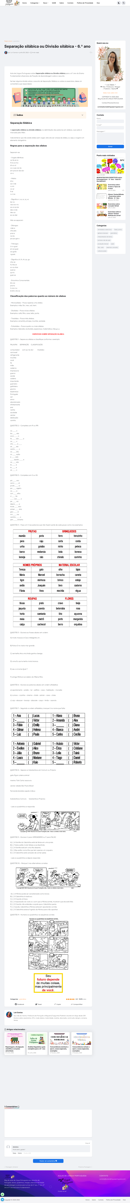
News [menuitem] (45, 3)
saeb (112, 244)
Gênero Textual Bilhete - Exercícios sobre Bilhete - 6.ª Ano (116, 196)
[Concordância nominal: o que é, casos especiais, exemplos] (59, 1039)
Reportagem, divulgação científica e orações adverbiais (14, 1049)
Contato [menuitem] (70, 3)
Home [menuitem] (24, 3)
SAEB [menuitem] (54, 3)
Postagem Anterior (12, 1167)
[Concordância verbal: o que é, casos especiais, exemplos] (81, 1039)
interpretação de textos (105, 236)
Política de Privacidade (113, 1200)
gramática (16, 41)
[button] (119, 3)
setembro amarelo (112, 247)
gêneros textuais (103, 233)
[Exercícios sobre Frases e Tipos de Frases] (102, 186)
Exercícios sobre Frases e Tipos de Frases (114, 186)
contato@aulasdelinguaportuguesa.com (113, 1179)
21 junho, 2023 (27, 1153)
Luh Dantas (18, 1012)
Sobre (94, 1200)
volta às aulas (102, 251)
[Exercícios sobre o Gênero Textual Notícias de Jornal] (102, 214)
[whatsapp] (2, 1194)
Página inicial (8, 41)
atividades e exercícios (105, 229)
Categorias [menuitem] (34, 3)
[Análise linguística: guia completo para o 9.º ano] (37, 1039)
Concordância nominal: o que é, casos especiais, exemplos (59, 1049)
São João (101, 247)
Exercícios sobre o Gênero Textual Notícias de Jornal (114, 213)
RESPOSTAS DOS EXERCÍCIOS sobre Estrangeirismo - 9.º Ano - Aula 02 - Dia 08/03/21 (109, 179)
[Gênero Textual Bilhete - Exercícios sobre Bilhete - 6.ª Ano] (102, 196)
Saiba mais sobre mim (110, 93)
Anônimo (15, 1147)
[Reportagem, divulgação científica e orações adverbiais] (14, 1039)
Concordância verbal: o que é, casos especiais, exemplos (81, 1049)
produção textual (103, 244)
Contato (100, 1200)
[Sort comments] (87, 1143)
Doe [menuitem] (98, 3)
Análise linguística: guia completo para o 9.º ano (36, 1048)
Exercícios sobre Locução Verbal (114, 205)
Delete (20, 1153)
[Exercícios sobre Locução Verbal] (102, 206)
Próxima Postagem (84, 1167)
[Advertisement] (65, 24)
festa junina (118, 229)
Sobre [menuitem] (62, 3)
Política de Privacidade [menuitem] (85, 3)
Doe (124, 1200)
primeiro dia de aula (104, 240)
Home (87, 1200)
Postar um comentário (47, 1161)
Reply (14, 1153)
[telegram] (2, 1199)
